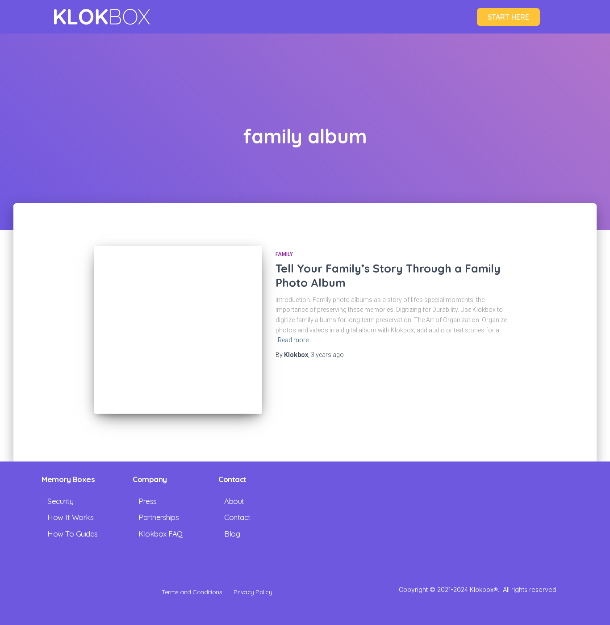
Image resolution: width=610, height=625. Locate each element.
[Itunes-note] (539, 525)
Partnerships (158, 517)
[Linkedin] (464, 525)
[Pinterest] (526, 525)
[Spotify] (551, 525)
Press (147, 501)
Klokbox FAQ (160, 533)
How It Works (70, 517)
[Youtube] (514, 525)
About (234, 501)
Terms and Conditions (192, 592)
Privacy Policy (253, 592)
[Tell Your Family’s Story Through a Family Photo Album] (178, 330)
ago (327, 354)
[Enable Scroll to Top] (592, 607)
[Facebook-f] (476, 525)
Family (284, 254)
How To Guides (72, 533)
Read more (293, 340)
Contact (237, 517)
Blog (232, 533)
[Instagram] (451, 525)
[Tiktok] (501, 525)
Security (60, 501)
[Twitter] (489, 525)
